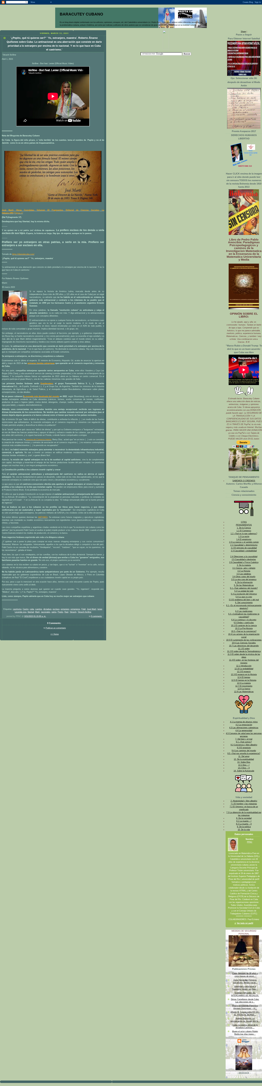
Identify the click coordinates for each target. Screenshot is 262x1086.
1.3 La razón (243, 536)
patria (54, 612)
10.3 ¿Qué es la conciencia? (243, 631)
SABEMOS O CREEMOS (243, 481)
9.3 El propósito (244, 748)
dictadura (47, 609)
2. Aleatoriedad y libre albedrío (244, 801)
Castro (26, 609)
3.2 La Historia (243, 571)
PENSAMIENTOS (244, 525)
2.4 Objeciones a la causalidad (243, 557)
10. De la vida (244, 830)
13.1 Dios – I (243, 765)
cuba (32, 609)
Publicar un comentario (56, 628)
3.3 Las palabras (244, 574)
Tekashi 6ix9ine (84, 612)
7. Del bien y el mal (243, 739)
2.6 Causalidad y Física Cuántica (243, 562)
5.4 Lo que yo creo (244, 597)
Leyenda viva (20, 612)
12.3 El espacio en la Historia (244, 674)
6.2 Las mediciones (243, 611)
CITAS (244, 522)
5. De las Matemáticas (244, 585)
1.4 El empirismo (243, 539)
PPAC (249, 842)
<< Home (54, 634)
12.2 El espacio (244, 672)
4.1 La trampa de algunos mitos (244, 722)
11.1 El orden (244, 649)
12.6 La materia (244, 683)
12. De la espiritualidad (244, 759)
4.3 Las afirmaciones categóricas (243, 728)
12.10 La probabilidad (244, 669)
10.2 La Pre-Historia (244, 628)
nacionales (45, 612)
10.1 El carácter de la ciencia (244, 626)
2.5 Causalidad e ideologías (244, 559)
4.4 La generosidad (243, 731)
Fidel (83, 609)
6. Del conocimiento (244, 603)
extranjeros (75, 609)
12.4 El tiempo (243, 677)
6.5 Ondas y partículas (244, 623)
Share (243, 32)
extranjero (65, 609)
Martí (37, 612)
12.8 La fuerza (244, 689)
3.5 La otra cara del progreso (243, 579)
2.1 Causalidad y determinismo (243, 545)
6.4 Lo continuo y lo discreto (243, 620)
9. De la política (244, 827)
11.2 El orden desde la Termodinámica (244, 651)
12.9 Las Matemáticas (244, 692)
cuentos (38, 609)
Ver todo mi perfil (245, 923)
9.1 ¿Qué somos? (244, 742)
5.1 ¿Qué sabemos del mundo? (244, 588)
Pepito (60, 612)
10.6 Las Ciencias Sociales (244, 643)
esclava (56, 609)
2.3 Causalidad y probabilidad (244, 551)
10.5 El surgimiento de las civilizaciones (244, 640)
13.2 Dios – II (244, 768)
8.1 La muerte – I (243, 821)
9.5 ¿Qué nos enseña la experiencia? (243, 753)
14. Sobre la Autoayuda (244, 771)
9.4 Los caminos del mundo (244, 751)
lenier (99, 609)
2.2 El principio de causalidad (244, 548)
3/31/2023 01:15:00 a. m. (35, 616)
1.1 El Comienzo (244, 531)
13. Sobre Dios (243, 762)
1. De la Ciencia (244, 528)
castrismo (17, 609)
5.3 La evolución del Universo (244, 594)
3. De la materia (244, 565)
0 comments (96, 616)
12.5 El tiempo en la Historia (243, 680)
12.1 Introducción (243, 666)
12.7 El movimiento (243, 686)
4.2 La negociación (244, 725)
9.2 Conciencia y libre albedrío (244, 745)
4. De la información (244, 582)
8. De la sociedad (244, 818)
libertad (31, 612)
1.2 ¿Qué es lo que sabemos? (244, 534)
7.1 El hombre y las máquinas (244, 804)
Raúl (66, 612)
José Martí (91, 609)
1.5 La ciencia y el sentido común (244, 542)
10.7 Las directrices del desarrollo (244, 646)
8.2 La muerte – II (244, 824)
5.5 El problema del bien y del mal (244, 600)
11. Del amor (243, 756)
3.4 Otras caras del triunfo (243, 577)
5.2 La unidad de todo (243, 591)
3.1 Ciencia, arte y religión (243, 568)
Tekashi (73, 612)
